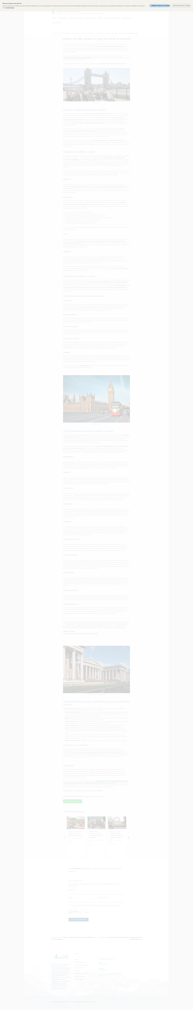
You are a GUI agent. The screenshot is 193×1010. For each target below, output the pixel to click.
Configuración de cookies (181, 5)
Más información (10, 7)
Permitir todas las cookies (160, 5)
